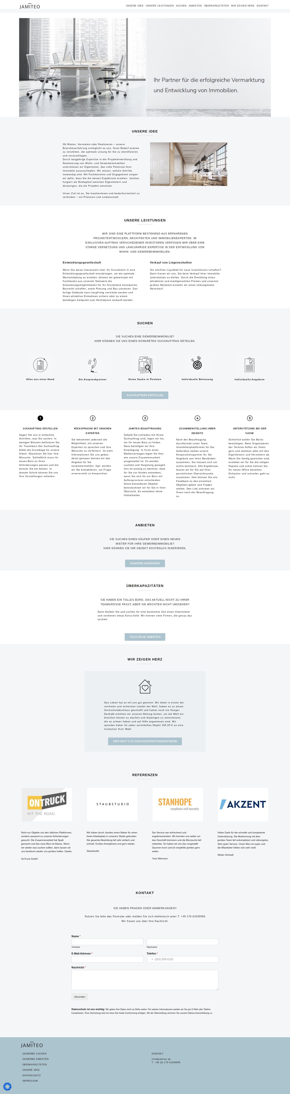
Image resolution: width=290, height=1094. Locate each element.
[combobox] (150, 959)
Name (76, 936)
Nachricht (78, 967)
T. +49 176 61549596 (191, 916)
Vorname (75, 947)
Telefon (152, 953)
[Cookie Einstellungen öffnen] (7, 1089)
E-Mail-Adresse (81, 953)
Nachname (152, 947)
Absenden (79, 996)
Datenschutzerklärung (198, 1013)
